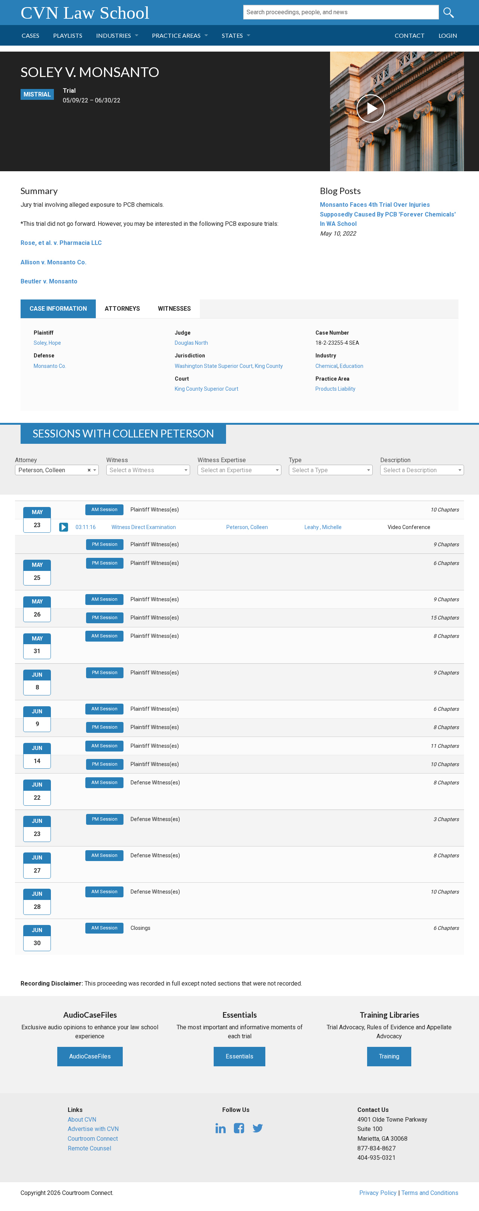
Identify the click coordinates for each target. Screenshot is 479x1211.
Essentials (239, 1056)
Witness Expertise (222, 460)
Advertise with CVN (93, 1128)
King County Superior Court (206, 389)
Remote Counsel (89, 1148)
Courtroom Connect (93, 1138)
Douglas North (191, 343)
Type (295, 460)
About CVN (82, 1119)
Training (389, 1056)
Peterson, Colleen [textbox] (54, 470)
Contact (410, 35)
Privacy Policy (378, 1192)
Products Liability (335, 389)
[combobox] (57, 470)
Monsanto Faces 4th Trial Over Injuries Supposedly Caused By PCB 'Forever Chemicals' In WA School (388, 214)
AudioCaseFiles (90, 1056)
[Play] (317, 88)
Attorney (26, 460)
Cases (30, 35)
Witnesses (174, 308)
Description (395, 460)
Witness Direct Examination (144, 527)
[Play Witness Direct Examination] (63, 527)
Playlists (67, 35)
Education (351, 366)
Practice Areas (176, 35)
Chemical (326, 366)
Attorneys (122, 308)
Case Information (58, 308)
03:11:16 (86, 527)
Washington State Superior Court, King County (229, 366)
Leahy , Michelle (323, 527)
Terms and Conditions (430, 1192)
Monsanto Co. (50, 366)
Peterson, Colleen (247, 527)
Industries (113, 35)
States (232, 35)
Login (448, 35)
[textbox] (148, 470)
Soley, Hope (47, 343)
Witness (117, 460)
